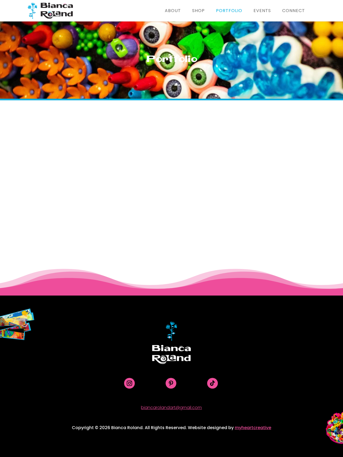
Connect (293, 11)
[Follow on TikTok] (212, 383)
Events (262, 11)
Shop (198, 11)
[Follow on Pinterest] (171, 383)
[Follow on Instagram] (129, 383)
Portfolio (229, 11)
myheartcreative (253, 428)
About (173, 11)
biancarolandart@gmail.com (171, 407)
